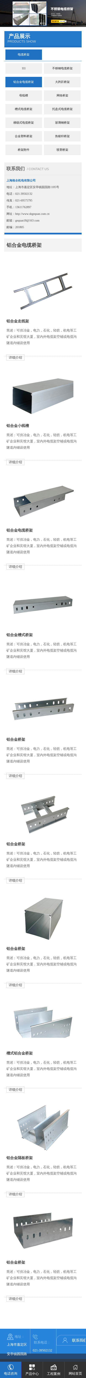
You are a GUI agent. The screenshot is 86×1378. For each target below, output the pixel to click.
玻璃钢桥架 (62, 122)
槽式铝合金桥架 (19, 1053)
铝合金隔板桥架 (19, 1158)
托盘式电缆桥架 (62, 109)
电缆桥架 (23, 54)
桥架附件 (23, 149)
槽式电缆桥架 (23, 109)
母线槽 (23, 95)
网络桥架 (62, 95)
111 (24, 68)
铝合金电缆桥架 (23, 82)
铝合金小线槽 (17, 426)
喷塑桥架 (62, 149)
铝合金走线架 (17, 321)
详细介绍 (15, 357)
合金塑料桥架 (23, 136)
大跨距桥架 (62, 82)
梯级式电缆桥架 (23, 122)
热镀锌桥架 (62, 136)
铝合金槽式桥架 (19, 635)
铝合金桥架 (15, 739)
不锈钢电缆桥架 (62, 68)
